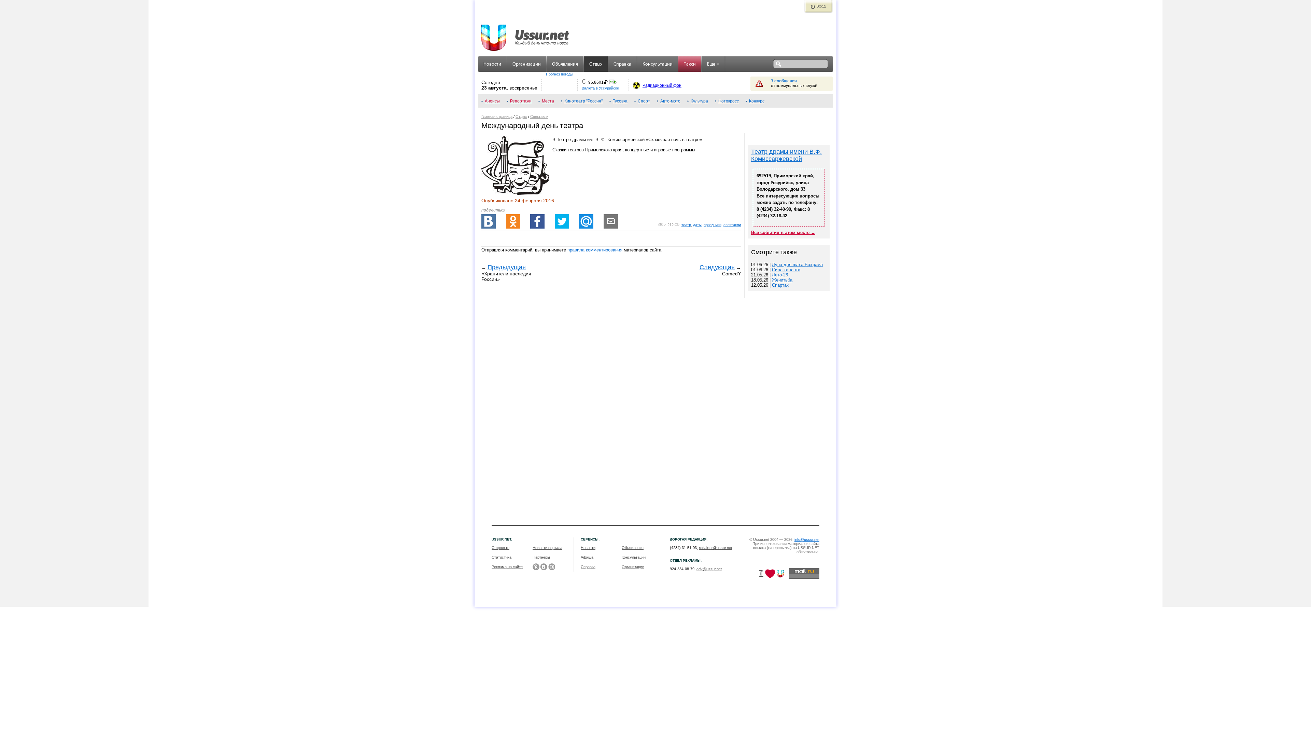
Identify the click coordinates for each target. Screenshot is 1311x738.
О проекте (500, 548)
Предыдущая (507, 267)
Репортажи (521, 101)
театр (686, 225)
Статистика (501, 557)
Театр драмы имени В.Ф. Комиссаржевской (786, 155)
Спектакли (539, 116)
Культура (699, 101)
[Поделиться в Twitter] (562, 221)
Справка (622, 64)
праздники (712, 225)
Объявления (565, 64)
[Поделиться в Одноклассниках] (513, 221)
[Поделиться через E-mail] (611, 221)
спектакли (732, 225)
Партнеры (541, 557)
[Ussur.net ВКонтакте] (543, 566)
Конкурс (756, 101)
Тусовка (620, 101)
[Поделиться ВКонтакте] (488, 221)
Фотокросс (728, 101)
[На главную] (525, 34)
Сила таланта (786, 269)
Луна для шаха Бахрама (797, 264)
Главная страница (496, 116)
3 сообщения (784, 81)
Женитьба (782, 280)
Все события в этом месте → (783, 232)
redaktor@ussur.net (715, 548)
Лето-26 (780, 274)
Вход (821, 6)
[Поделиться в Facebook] (537, 221)
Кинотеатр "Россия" (583, 101)
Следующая (717, 267)
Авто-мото (670, 101)
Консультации (658, 64)
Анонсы (492, 101)
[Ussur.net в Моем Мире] (551, 566)
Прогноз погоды (559, 74)
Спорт (644, 101)
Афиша (587, 557)
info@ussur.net (806, 539)
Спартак (780, 285)
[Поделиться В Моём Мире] (586, 221)
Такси (690, 64)
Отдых (595, 64)
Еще (711, 64)
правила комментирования (594, 249)
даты (697, 225)
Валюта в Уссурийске (600, 88)
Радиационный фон (662, 85)
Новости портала (547, 548)
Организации (526, 64)
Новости (492, 64)
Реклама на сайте (507, 567)
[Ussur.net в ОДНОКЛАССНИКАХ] (536, 566)
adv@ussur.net (709, 569)
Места (548, 101)
